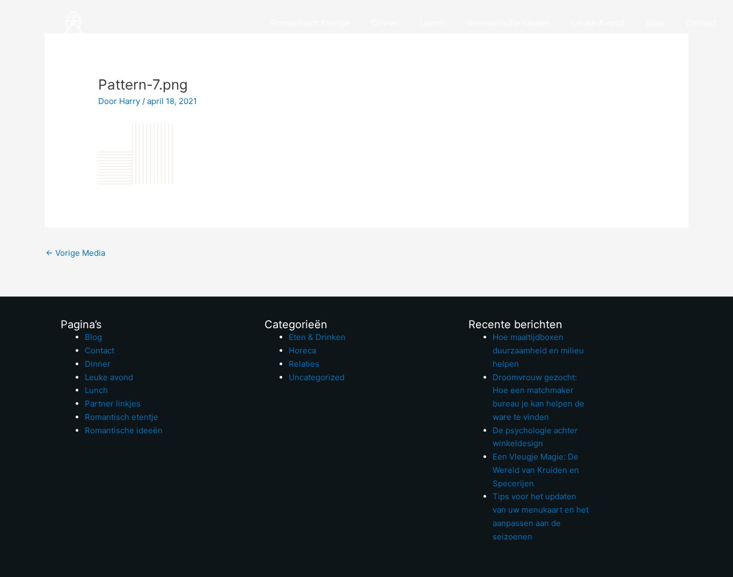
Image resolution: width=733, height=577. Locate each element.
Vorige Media (75, 253)
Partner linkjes (113, 403)
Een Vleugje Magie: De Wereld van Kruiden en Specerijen (536, 470)
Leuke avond (597, 23)
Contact (701, 23)
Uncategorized (316, 377)
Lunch (432, 23)
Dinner (385, 23)
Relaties (304, 364)
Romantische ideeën (508, 23)
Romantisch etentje (310, 23)
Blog (655, 23)
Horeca (302, 350)
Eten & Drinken (317, 337)
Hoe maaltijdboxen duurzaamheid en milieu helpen (538, 350)
